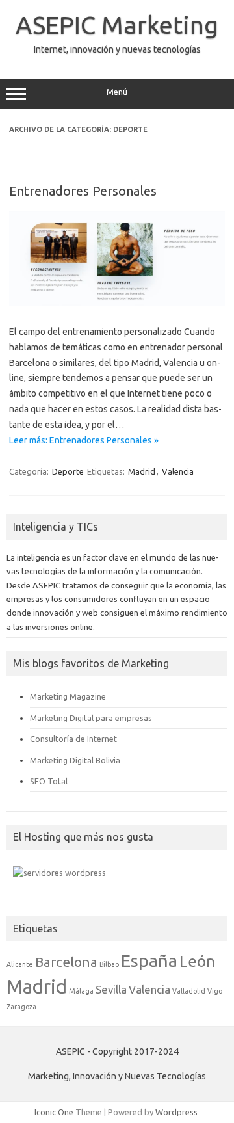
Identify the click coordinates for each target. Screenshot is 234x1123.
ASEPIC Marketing (117, 24)
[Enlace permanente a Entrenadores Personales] (117, 303)
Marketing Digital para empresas (91, 717)
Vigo (214, 991)
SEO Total (49, 781)
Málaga (81, 991)
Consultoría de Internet (73, 738)
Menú (117, 92)
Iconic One (53, 1111)
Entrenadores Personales (83, 190)
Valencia (178, 471)
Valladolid (188, 991)
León (197, 961)
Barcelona (66, 962)
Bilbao (109, 964)
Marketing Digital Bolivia (75, 760)
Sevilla (111, 989)
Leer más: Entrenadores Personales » (84, 440)
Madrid (141, 471)
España (149, 960)
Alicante (19, 964)
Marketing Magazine (68, 696)
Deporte (68, 471)
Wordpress (176, 1111)
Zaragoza (21, 1007)
